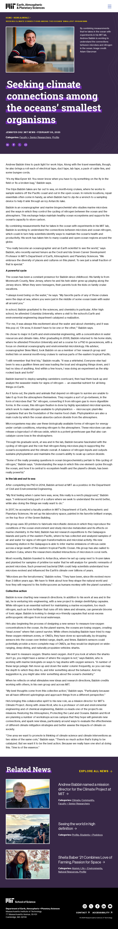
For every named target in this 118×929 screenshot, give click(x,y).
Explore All (94, 771)
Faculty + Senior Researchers (35, 137)
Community (87, 800)
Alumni (75, 868)
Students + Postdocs (91, 835)
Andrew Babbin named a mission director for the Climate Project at (84, 789)
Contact (81, 912)
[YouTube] (110, 906)
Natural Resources (68, 871)
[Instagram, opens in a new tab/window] (85, 906)
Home (9, 18)
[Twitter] (91, 906)
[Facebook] (97, 906)
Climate (76, 800)
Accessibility (102, 912)
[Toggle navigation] (109, 6)
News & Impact (21, 18)
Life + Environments (91, 868)
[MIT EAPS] (25, 6)
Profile (55, 137)
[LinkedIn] (104, 906)
